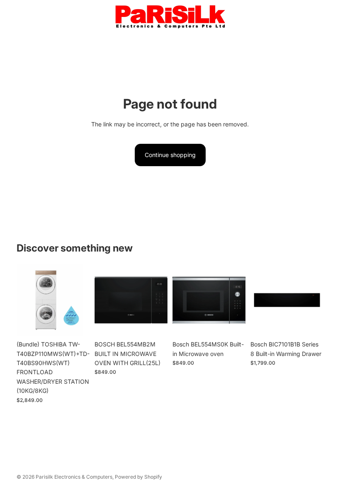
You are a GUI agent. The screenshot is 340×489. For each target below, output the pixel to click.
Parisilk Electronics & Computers (74, 477)
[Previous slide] (26, 300)
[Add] (76, 323)
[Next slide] (80, 300)
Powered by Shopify (138, 477)
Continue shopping (170, 154)
